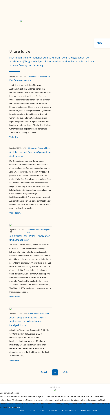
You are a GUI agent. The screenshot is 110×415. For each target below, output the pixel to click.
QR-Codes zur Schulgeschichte (39, 76)
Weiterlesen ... (15, 137)
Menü (99, 43)
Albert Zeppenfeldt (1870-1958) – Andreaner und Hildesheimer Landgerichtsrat (27, 321)
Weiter (66, 372)
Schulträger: (55, 387)
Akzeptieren (5, 413)
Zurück (44, 372)
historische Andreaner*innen (38, 314)
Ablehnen (15, 413)
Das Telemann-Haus (20, 80)
